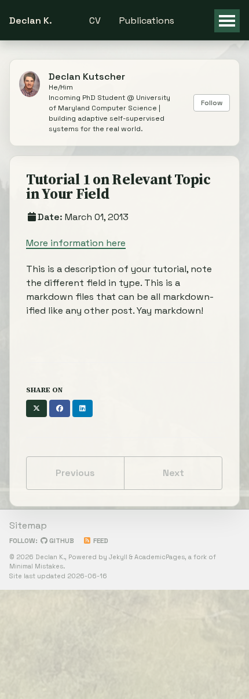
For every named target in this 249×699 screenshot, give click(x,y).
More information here (76, 243)
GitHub (60, 540)
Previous (75, 473)
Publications (146, 20)
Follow (211, 102)
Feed (99, 540)
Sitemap (28, 525)
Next (173, 473)
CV (95, 20)
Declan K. (30, 20)
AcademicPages (159, 557)
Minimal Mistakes (36, 566)
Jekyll (118, 557)
